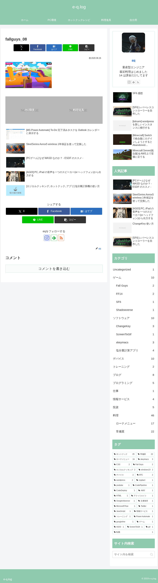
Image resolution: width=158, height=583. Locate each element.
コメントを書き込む (54, 269)
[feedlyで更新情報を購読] (54, 238)
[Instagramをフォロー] (47, 238)
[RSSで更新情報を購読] (61, 238)
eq (133, 60)
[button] (86, 47)
